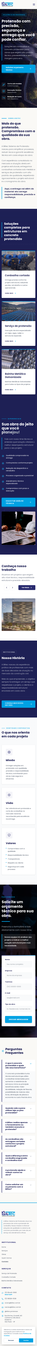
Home (4, 1247)
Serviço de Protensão (9, 1273)
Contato (5, 1262)
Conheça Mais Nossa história (14, 704)
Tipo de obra (10, 1004)
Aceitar (26, 1340)
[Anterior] (6, 587)
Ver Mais (25, 587)
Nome (7, 960)
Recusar (11, 1340)
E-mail (7, 993)
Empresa (8, 971)
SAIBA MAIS (9, 293)
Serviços (5, 1251)
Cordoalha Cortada (9, 1277)
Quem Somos (7, 1258)
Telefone (8, 982)
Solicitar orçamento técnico (15, 68)
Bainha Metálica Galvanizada (12, 1281)
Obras (4, 1254)
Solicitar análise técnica (15, 502)
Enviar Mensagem (18, 1019)
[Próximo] (12, 587)
